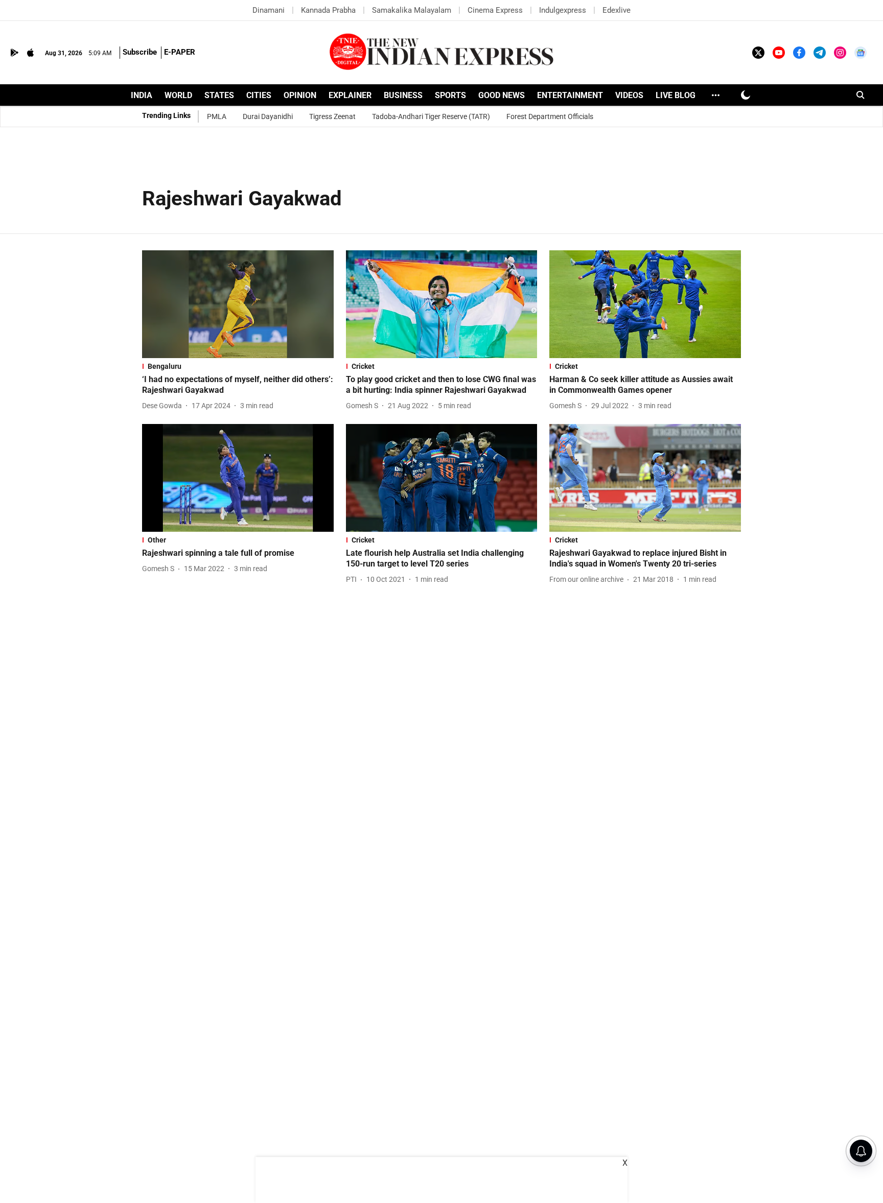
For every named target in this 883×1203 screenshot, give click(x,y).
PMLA (216, 116)
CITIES (258, 95)
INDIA (141, 95)
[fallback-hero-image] (238, 304)
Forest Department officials (549, 116)
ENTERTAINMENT (570, 95)
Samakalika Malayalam (411, 10)
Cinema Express (495, 10)
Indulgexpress (562, 10)
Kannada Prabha (328, 10)
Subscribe (140, 52)
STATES (219, 95)
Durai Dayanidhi (268, 116)
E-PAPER (179, 52)
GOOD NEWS (501, 95)
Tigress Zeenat (332, 116)
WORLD (178, 95)
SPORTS (450, 95)
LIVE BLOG (675, 95)
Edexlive (616, 10)
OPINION (300, 95)
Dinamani (268, 10)
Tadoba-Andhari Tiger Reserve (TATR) (431, 116)
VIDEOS (629, 95)
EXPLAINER (350, 95)
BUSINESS (403, 95)
